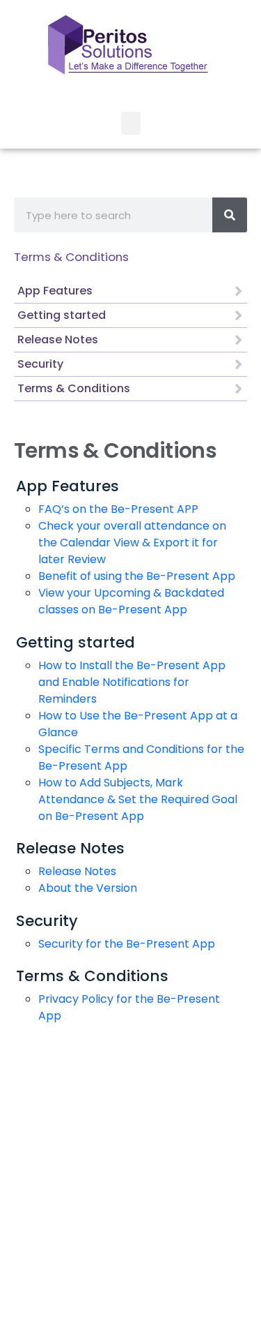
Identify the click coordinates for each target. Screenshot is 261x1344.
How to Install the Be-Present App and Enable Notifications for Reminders (132, 682)
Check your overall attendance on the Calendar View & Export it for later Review (132, 542)
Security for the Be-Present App (126, 944)
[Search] (229, 214)
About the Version (87, 888)
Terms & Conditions (71, 256)
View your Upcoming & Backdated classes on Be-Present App (131, 601)
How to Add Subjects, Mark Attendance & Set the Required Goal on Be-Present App (137, 799)
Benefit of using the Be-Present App (136, 576)
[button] (131, 123)
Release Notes (77, 871)
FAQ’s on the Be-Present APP (118, 509)
